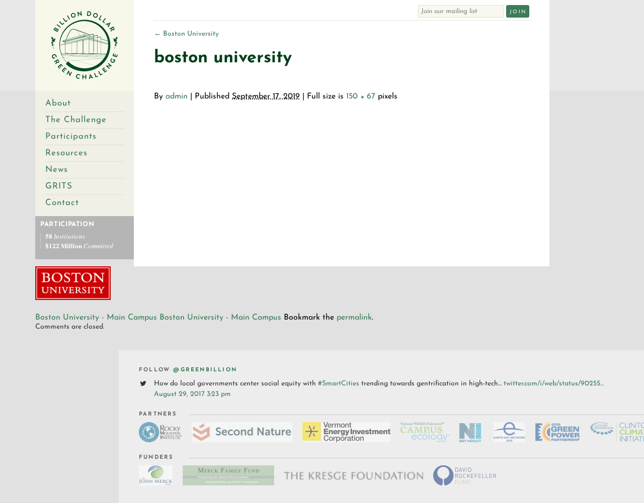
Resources (66, 153)
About (58, 103)
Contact (62, 202)
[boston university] (73, 298)
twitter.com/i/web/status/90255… (554, 383)
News (56, 169)
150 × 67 (360, 96)
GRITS (58, 186)
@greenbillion (205, 370)
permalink (354, 318)
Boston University (186, 34)
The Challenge (76, 120)
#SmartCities (338, 383)
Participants (71, 136)
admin (177, 96)
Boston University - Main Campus (96, 318)
